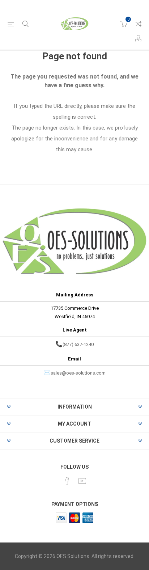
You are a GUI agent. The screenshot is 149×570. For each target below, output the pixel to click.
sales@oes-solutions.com (78, 373)
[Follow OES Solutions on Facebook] (67, 481)
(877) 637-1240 (78, 344)
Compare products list (138, 24)
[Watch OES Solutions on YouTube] (82, 481)
